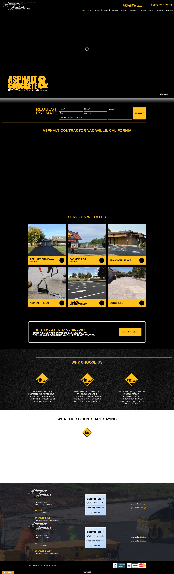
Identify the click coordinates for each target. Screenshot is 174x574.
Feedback (143, 10)
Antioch (40, 173)
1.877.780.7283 (161, 5)
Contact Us (133, 10)
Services (97, 10)
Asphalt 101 (115, 10)
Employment (160, 10)
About (90, 10)
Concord (34, 173)
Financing (169, 10)
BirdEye (143, 504)
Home (83, 10)
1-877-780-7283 (41, 512)
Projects (105, 10)
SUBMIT (139, 113)
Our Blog (124, 10)
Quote (151, 10)
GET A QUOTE (130, 332)
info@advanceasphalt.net (47, 520)
